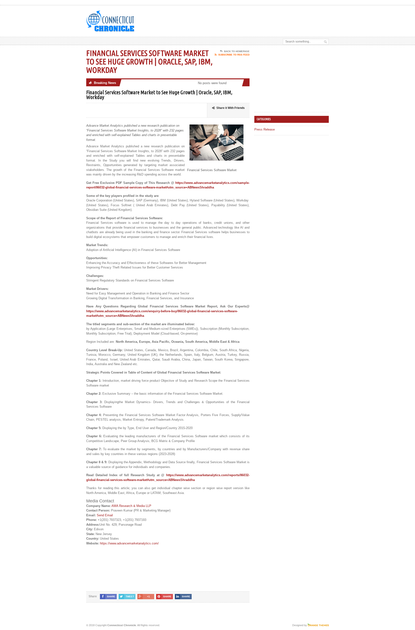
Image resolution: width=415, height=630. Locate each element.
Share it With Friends (230, 108)
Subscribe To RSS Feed (234, 54)
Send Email (105, 515)
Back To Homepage (237, 51)
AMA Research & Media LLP (131, 506)
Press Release (264, 129)
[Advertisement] (272, 17)
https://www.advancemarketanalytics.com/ (129, 543)
